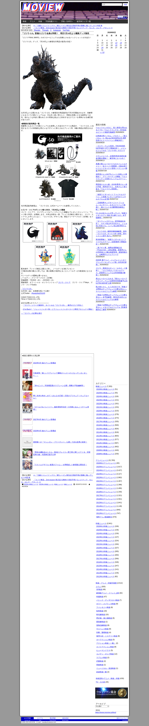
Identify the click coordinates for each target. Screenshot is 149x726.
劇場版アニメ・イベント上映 (107, 593)
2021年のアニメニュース (106, 481)
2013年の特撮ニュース (105, 573)
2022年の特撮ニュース (105, 541)
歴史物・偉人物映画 (104, 618)
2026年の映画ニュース (105, 389)
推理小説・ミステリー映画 (106, 636)
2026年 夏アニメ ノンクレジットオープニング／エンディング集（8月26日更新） (111, 262)
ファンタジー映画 (103, 607)
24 (102, 48)
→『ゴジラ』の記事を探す (31, 313)
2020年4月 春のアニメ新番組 (44, 431)
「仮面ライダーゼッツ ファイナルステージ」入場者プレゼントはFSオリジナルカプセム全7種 (111, 197)
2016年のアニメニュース (106, 499)
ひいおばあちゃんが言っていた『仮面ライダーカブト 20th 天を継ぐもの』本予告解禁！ (111, 215)
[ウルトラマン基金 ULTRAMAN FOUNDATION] (112, 700)
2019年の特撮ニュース (105, 551)
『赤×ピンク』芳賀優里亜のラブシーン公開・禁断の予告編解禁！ (59, 385)
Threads (45, 30)
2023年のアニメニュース (106, 474)
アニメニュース (102, 460)
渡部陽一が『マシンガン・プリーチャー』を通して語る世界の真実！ (60, 442)
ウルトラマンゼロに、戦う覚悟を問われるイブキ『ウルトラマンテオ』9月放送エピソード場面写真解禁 (111, 130)
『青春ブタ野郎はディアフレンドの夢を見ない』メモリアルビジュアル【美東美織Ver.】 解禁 (111, 307)
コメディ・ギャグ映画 (105, 654)
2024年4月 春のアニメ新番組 (44, 363)
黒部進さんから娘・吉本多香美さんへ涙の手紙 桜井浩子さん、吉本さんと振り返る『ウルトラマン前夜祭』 (111, 186)
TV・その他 (100, 682)
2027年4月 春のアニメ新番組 (44, 419)
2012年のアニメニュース (106, 513)
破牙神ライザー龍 (84, 21)
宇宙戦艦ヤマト (51, 21)
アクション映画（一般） (106, 643)
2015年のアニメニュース (106, 503)
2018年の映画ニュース (105, 418)
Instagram (57, 30)
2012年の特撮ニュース (105, 576)
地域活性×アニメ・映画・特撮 (107, 678)
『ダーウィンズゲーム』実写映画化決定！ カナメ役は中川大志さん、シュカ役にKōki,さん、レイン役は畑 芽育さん (111, 223)
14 (121, 43)
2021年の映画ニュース (105, 407)
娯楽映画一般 (101, 672)
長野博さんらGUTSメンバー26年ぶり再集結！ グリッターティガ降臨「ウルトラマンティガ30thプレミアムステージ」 (111, 176)
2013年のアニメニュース (106, 510)
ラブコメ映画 (101, 658)
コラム (98, 587)
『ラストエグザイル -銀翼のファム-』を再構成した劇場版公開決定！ (60, 465)
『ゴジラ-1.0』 (27, 289)
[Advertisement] (39, 330)
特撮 (40, 21)
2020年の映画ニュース (105, 411)
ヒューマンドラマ (103, 650)
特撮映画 (99, 597)
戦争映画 (99, 611)
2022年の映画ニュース (105, 404)
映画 (24, 21)
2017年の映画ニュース (105, 421)
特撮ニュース (68, 484)
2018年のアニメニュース (106, 492)
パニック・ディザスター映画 (107, 600)
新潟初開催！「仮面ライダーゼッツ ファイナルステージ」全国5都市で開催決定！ (111, 242)
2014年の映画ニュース (105, 432)
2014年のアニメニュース (106, 506)
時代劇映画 (100, 614)
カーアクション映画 (104, 640)
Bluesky (37, 30)
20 (116, 45)
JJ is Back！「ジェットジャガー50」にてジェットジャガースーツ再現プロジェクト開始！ (58, 309)
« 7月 (102, 52)
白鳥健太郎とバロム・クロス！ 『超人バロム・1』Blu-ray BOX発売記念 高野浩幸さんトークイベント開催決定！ (111, 138)
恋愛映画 (99, 661)
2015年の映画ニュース (105, 429)
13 (116, 43)
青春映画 (99, 665)
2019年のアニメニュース (106, 488)
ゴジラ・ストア (64, 282)
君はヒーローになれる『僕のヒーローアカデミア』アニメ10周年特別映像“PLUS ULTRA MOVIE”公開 (111, 281)
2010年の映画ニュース (105, 447)
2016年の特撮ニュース (105, 562)
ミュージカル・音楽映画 (106, 668)
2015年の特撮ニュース (105, 566)
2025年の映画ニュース (105, 393)
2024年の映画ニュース (105, 396)
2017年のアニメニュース (106, 495)
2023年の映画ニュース (31, 484)
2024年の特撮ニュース (105, 533)
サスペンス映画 (102, 629)
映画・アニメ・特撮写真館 (106, 583)
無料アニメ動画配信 (104, 517)
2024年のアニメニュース (106, 470)
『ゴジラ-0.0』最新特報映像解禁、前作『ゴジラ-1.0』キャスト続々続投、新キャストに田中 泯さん (111, 233)
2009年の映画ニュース (105, 450)
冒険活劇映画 (101, 625)
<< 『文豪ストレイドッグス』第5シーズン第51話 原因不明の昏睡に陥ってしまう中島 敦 (67, 26)
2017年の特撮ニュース (105, 558)
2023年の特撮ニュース (46, 484)
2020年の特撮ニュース (105, 548)
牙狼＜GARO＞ (67, 21)
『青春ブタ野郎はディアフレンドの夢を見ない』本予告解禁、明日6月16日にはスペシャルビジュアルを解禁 (111, 297)
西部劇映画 (100, 622)
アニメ (32, 21)
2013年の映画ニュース (105, 436)
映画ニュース (58, 484)
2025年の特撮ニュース (105, 530)
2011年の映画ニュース (105, 443)
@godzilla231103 (38, 293)
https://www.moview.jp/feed (105, 712)
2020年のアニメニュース (106, 485)
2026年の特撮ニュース (105, 526)
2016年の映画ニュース (105, 425)
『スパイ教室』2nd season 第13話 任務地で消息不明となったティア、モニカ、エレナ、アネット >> (73, 28)
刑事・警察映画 (102, 632)
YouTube (66, 30)
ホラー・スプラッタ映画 (106, 604)
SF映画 (99, 589)
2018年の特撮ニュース (105, 555)
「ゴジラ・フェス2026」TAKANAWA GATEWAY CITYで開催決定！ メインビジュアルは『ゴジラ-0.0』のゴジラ (111, 148)
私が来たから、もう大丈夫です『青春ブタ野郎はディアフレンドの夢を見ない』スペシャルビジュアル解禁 (111, 289)
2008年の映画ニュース (105, 454)
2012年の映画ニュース (105, 439)
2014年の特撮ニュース (105, 569)
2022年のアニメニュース (106, 477)
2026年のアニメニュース (106, 463)
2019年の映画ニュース (105, 414)
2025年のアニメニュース (106, 467)
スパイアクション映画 (105, 647)
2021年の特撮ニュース (105, 544)
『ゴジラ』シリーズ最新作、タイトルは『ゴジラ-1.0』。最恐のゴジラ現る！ (53, 305)
